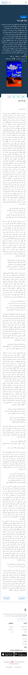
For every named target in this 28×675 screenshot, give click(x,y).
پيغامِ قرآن (24, 643)
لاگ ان (5, 2)
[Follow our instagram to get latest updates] (22, 618)
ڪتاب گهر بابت (23, 626)
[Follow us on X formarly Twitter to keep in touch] (18, 618)
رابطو (25, 631)
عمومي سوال (10, 628)
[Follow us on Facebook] (25, 618)
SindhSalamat (12, 663)
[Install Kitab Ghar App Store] (7, 653)
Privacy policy (9, 666)
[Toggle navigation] (9, 2)
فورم (12, 631)
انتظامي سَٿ (24, 628)
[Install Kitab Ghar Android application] (20, 653)
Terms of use (18, 666)
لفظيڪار (25, 640)
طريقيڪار (11, 626)
